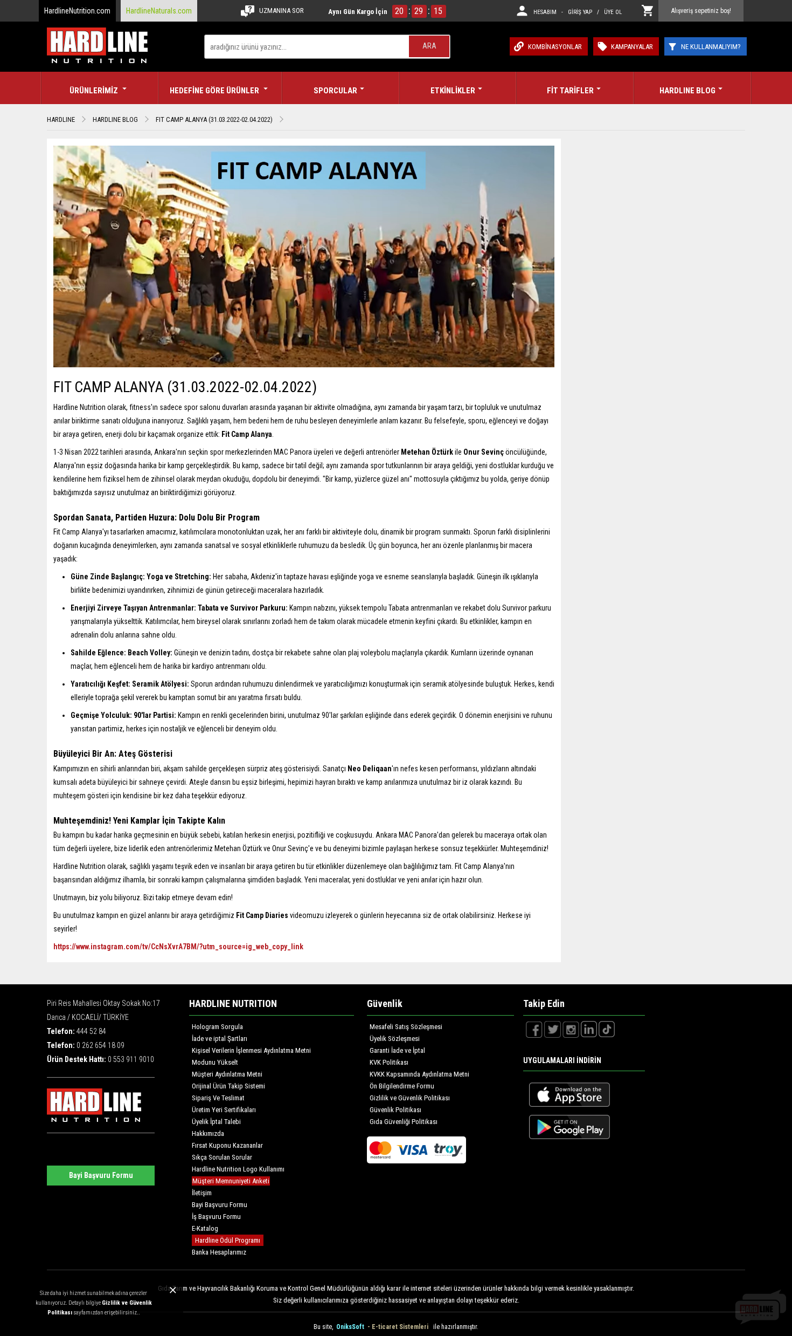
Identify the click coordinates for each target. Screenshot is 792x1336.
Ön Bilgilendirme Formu (402, 1086)
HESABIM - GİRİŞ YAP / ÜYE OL (577, 12)
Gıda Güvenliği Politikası (403, 1122)
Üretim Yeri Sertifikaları (224, 1110)
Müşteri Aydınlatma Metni (227, 1074)
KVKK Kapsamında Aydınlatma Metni (419, 1074)
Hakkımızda (208, 1133)
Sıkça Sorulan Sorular (222, 1157)
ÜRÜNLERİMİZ (95, 90)
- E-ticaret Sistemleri (399, 1327)
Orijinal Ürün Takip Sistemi (228, 1086)
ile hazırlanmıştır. (455, 1327)
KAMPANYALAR (632, 47)
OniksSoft (351, 1327)
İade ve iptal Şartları (219, 1038)
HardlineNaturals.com (159, 10)
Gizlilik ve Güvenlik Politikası (410, 1098)
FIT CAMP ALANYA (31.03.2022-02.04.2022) (214, 119)
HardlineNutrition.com (77, 10)
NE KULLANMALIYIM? (711, 47)
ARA (429, 46)
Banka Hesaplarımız (219, 1252)
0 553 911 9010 (131, 1059)
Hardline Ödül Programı (227, 1240)
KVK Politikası (389, 1062)
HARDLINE (61, 119)
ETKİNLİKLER (452, 90)
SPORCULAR (335, 90)
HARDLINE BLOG (687, 90)
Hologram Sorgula (217, 1027)
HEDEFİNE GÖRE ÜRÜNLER (215, 90)
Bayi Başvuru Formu (101, 1175)
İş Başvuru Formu (216, 1216)
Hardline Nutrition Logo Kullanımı (238, 1169)
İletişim (202, 1193)
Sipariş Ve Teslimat (218, 1098)
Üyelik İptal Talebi (216, 1122)
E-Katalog (205, 1228)
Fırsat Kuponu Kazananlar (227, 1145)
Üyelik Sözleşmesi (395, 1038)
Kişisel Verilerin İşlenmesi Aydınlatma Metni (251, 1050)
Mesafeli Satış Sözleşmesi (406, 1027)
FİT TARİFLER (570, 90)
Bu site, (324, 1327)
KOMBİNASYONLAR (555, 47)
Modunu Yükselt (215, 1062)
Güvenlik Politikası (395, 1110)
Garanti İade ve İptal (397, 1050)
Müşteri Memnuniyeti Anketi (230, 1181)
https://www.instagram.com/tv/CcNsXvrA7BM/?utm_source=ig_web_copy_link (178, 946)
